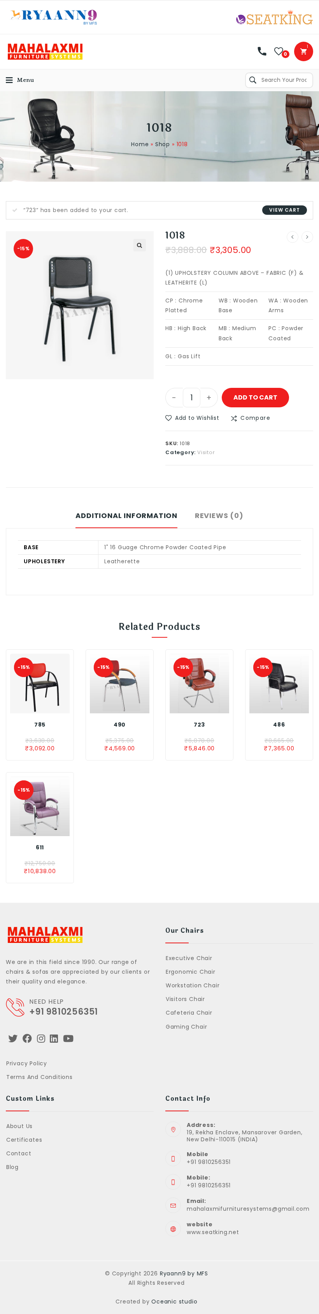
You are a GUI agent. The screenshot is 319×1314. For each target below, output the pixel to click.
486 (279, 724)
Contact (18, 1153)
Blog (12, 1167)
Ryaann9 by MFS (184, 1273)
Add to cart (255, 397)
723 (199, 724)
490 (120, 724)
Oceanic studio (174, 1301)
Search (253, 80)
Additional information (126, 515)
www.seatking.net (213, 1232)
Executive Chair (189, 958)
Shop (162, 144)
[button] (192, 418)
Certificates (24, 1140)
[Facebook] (27, 1038)
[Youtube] (68, 1038)
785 (40, 724)
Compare (255, 418)
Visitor (206, 452)
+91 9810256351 (63, 1012)
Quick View (53, 705)
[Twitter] (13, 1038)
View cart (284, 210)
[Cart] (303, 51)
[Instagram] (41, 1038)
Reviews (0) (219, 515)
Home (140, 144)
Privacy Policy (26, 1063)
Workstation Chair (192, 985)
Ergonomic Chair (191, 972)
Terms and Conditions (39, 1077)
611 (40, 847)
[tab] (126, 519)
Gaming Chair (186, 1027)
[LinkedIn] (54, 1038)
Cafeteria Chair (189, 1013)
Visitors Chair (185, 999)
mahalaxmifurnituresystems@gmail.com (248, 1209)
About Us (19, 1126)
